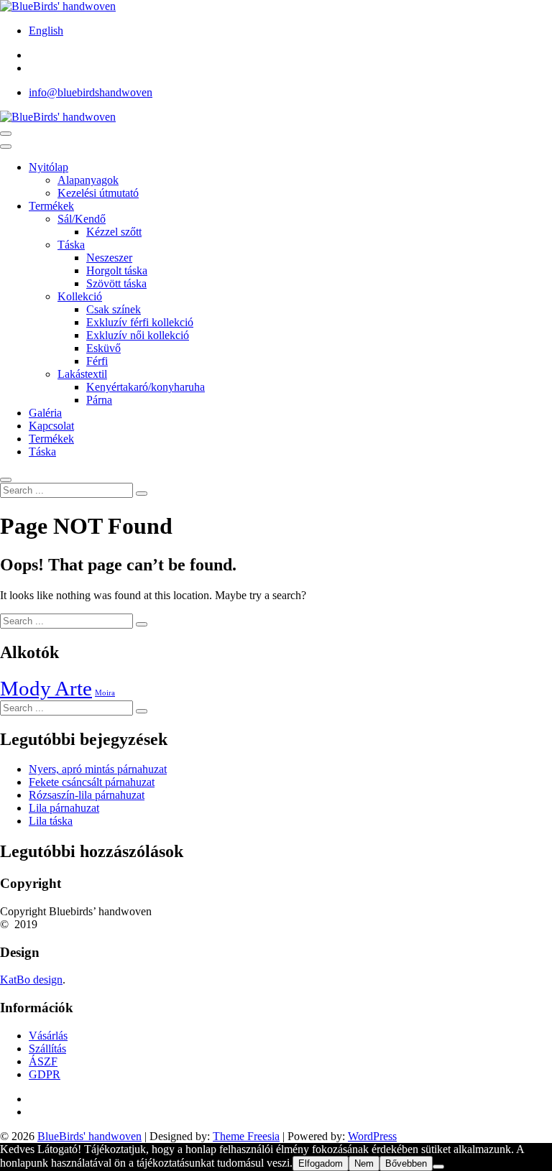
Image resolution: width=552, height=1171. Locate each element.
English (46, 30)
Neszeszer (109, 257)
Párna (99, 400)
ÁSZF (43, 1061)
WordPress (372, 1136)
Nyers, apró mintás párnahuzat (98, 769)
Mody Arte (46, 688)
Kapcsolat (51, 426)
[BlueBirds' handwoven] (58, 117)
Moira (105, 693)
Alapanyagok (88, 180)
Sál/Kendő (82, 219)
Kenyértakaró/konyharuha (145, 387)
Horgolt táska (116, 270)
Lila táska (51, 821)
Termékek (51, 206)
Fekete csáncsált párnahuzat (92, 782)
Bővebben (406, 1163)
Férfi (97, 361)
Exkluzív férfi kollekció (139, 322)
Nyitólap (48, 167)
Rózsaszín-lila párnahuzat (86, 795)
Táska (71, 245)
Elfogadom (320, 1163)
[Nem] (438, 1167)
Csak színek (113, 309)
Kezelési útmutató (98, 193)
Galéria (45, 413)
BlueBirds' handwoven (89, 1136)
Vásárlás (48, 1035)
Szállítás (47, 1048)
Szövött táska (116, 283)
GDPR (44, 1074)
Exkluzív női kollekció (137, 335)
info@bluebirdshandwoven (90, 92)
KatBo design (31, 979)
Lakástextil (82, 374)
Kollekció (80, 296)
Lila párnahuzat (64, 808)
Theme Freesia (246, 1136)
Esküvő (103, 348)
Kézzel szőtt (114, 232)
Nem (364, 1163)
